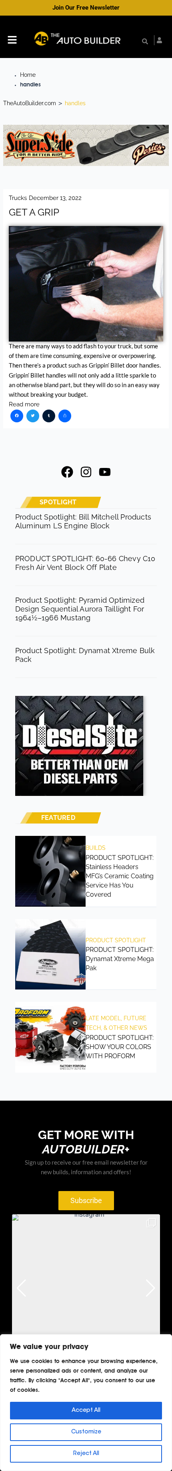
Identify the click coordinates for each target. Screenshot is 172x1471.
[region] (86, 1402)
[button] (12, 41)
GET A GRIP (34, 212)
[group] (86, 1288)
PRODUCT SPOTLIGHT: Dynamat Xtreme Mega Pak (120, 959)
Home (28, 75)
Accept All (86, 1410)
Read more (24, 404)
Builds (96, 848)
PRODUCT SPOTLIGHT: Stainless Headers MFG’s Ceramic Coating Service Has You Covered (120, 876)
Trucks (18, 197)
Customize (86, 1432)
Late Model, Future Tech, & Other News (116, 1023)
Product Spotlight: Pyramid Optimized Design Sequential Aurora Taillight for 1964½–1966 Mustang (79, 609)
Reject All (86, 1454)
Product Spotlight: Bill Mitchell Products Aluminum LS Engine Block (83, 521)
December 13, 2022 (55, 197)
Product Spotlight (116, 940)
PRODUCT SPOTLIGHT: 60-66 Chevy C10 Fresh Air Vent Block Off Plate (85, 563)
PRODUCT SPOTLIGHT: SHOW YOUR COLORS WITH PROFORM (120, 1047)
